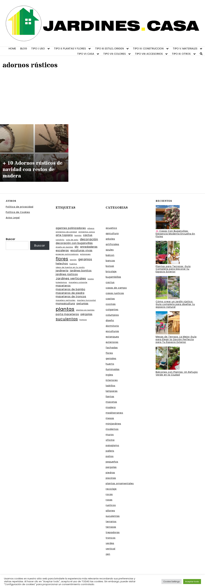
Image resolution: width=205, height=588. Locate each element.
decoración (89, 239)
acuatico (111, 228)
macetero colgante (78, 282)
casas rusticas (115, 293)
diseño (110, 320)
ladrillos (110, 385)
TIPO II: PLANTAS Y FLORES (70, 48)
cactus (87, 235)
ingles (109, 374)
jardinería (62, 270)
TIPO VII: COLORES (114, 53)
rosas (109, 499)
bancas (110, 260)
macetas (111, 402)
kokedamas (61, 282)
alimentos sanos (86, 232)
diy (77, 246)
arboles (110, 238)
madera (111, 407)
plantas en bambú (85, 310)
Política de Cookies (18, 212)
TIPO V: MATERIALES (185, 48)
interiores (112, 380)
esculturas (112, 331)
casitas (110, 298)
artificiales (112, 244)
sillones (110, 510)
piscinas (111, 478)
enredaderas (89, 246)
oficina (110, 440)
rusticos (111, 505)
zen (108, 554)
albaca (90, 228)
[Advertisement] (102, 96)
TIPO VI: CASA (85, 53)
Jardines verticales (71, 278)
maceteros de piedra (70, 293)
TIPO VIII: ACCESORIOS (149, 53)
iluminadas (112, 369)
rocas (109, 494)
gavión (73, 260)
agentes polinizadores (71, 228)
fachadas (112, 347)
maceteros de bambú (70, 289)
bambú (78, 235)
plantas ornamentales (120, 483)
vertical (110, 548)
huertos (73, 264)
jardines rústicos (67, 274)
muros (110, 434)
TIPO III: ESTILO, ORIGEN (109, 48)
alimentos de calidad (66, 232)
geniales (111, 358)
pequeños (112, 461)
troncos (83, 319)
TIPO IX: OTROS (181, 53)
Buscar (10, 239)
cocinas (111, 304)
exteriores (112, 342)
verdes (110, 543)
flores (62, 259)
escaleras (62, 250)
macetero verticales (65, 300)
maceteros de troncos (71, 296)
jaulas (91, 279)
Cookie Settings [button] (171, 581)
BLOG (23, 48)
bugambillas (113, 276)
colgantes (112, 309)
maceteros (63, 285)
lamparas (112, 391)
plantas (65, 309)
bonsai (110, 266)
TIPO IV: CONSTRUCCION (148, 48)
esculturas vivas (81, 250)
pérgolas (86, 314)
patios (110, 456)
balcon (110, 255)
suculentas (67, 318)
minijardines (113, 423)
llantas (110, 396)
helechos (62, 263)
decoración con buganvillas (74, 243)
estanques (85, 254)
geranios (85, 259)
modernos (112, 429)
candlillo (60, 240)
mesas (110, 418)
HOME (12, 48)
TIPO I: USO (38, 48)
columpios (112, 315)
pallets (110, 450)
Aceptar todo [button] (192, 581)
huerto (110, 363)
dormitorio (112, 325)
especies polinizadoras (67, 254)
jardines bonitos (81, 270)
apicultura (112, 233)
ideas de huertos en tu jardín (70, 267)
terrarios (111, 521)
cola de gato (72, 240)
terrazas (111, 527)
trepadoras (113, 532)
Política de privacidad (19, 206)
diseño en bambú (64, 247)
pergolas (111, 467)
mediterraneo (114, 412)
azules (110, 249)
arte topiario (64, 235)
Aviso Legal (13, 217)
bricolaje (111, 271)
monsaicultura (65, 303)
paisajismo (112, 445)
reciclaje (111, 488)
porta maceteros (67, 314)
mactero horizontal (86, 300)
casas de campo (116, 287)
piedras (110, 472)
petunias (82, 303)
